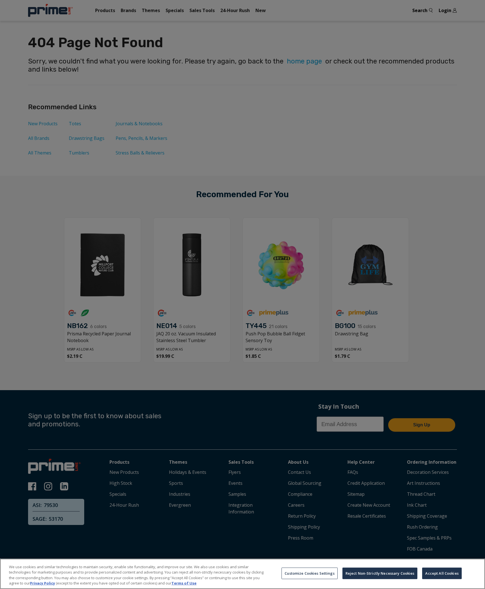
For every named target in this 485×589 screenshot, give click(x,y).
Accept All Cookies (441, 573)
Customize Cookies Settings (309, 573)
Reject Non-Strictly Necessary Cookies (380, 573)
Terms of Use (183, 583)
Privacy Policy (42, 583)
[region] (242, 574)
